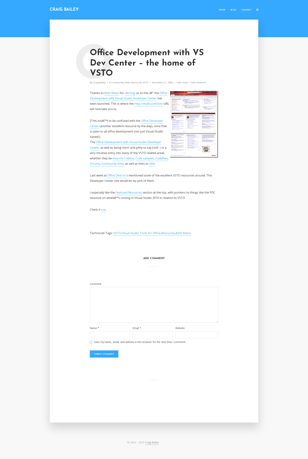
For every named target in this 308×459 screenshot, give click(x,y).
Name (94, 328)
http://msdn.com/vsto (148, 104)
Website (180, 328)
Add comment (198, 82)
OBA (152, 164)
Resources (168, 233)
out (103, 210)
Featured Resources (128, 192)
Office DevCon (116, 175)
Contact (246, 10)
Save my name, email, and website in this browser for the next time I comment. (140, 342)
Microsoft (136, 82)
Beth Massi (111, 93)
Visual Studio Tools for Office (141, 233)
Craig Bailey (64, 10)
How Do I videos (123, 158)
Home (222, 10)
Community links (112, 164)
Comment (95, 284)
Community (118, 82)
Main (127, 82)
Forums (95, 164)
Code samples (144, 158)
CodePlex (161, 158)
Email (137, 328)
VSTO (145, 82)
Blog (233, 10)
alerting (130, 93)
